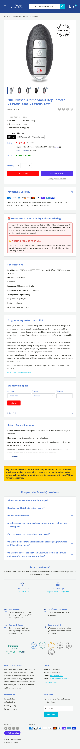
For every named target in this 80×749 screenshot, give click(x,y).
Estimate (14, 403)
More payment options (57, 179)
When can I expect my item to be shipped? (28, 500)
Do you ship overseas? (18, 515)
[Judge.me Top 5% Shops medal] (69, 645)
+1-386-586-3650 (22, 592)
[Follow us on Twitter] (9, 728)
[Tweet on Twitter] (67, 109)
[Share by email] (71, 109)
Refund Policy (12, 413)
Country (10, 391)
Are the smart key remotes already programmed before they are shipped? (37, 525)
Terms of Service (10, 709)
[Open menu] (5, 6)
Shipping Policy (10, 705)
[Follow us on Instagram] (13, 728)
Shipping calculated (23, 150)
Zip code (59, 391)
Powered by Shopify (11, 742)
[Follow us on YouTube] (17, 728)
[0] (74, 6)
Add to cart (23, 173)
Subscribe (51, 714)
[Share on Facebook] (59, 109)
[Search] (62, 6)
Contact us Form (50, 683)
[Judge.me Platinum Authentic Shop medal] (42, 645)
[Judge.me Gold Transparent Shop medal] (51, 645)
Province (35, 391)
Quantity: (11, 165)
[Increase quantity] (29, 165)
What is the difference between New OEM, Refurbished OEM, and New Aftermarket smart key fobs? (36, 554)
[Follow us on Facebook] (5, 728)
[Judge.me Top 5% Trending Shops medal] (51, 652)
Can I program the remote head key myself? (28, 534)
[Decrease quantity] (18, 165)
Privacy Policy (9, 699)
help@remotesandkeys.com (58, 592)
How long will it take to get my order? (25, 508)
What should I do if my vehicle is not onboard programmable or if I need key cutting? (37, 543)
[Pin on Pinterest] (63, 109)
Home (6, 16)
